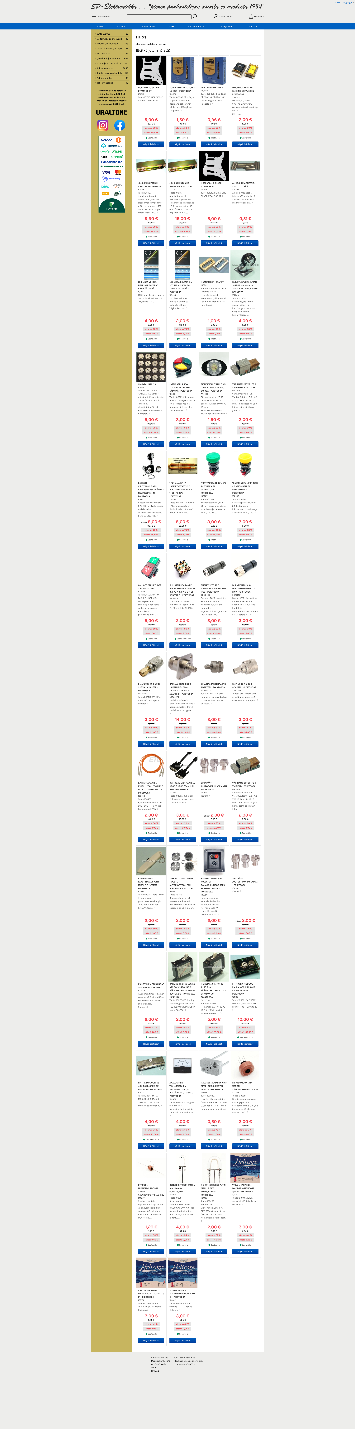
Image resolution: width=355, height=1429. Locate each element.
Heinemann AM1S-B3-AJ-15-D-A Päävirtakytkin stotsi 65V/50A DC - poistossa (213, 990)
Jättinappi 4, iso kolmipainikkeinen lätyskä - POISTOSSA (180, 387)
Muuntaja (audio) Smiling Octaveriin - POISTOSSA (243, 91)
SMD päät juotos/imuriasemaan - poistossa (214, 786)
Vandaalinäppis (147, 384)
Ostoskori (253, 26)
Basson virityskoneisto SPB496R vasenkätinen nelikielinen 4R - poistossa (151, 490)
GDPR (172, 26)
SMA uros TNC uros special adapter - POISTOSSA (149, 687)
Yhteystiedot (227, 26)
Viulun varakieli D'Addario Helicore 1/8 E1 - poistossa (151, 1293)
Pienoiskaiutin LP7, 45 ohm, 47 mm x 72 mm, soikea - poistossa (213, 387)
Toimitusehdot (148, 26)
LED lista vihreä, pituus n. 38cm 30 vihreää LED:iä (148, 285)
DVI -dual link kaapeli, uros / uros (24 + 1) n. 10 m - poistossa (182, 786)
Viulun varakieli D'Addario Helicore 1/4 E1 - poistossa (182, 1293)
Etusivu (100, 26)
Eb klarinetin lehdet (213, 87)
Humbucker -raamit (212, 282)
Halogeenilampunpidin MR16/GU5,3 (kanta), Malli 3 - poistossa (214, 1086)
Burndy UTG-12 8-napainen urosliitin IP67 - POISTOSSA (243, 588)
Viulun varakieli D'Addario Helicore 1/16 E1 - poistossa (243, 1188)
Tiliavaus (120, 26)
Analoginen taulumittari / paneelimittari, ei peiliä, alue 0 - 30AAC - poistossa (181, 1089)
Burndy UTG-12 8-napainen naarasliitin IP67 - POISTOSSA (213, 588)
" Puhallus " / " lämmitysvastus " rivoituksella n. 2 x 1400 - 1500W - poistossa (180, 490)
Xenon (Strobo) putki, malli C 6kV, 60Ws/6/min (182, 1188)
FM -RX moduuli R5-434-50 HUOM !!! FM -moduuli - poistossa (150, 1086)
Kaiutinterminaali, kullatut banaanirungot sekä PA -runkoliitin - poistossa (213, 885)
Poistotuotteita (196, 26)
